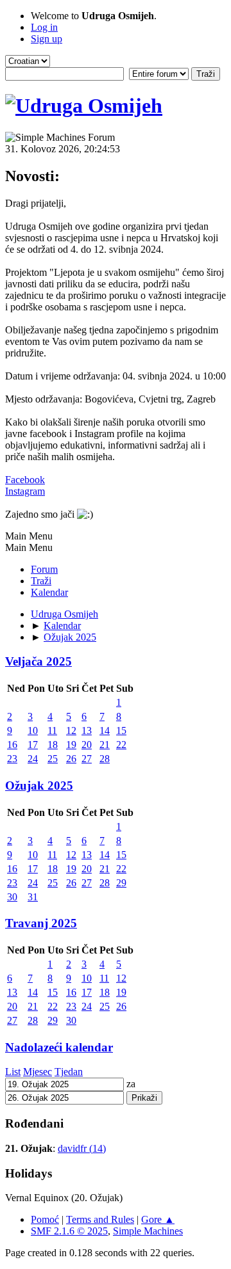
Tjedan (69, 1071)
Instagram (25, 491)
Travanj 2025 (41, 923)
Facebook (25, 479)
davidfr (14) (82, 1148)
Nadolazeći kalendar (59, 1047)
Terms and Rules (100, 1219)
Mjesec (37, 1071)
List (13, 1071)
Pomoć (45, 1219)
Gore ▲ (158, 1219)
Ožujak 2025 (39, 785)
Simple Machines (148, 1230)
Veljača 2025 (38, 661)
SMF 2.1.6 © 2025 (69, 1230)
